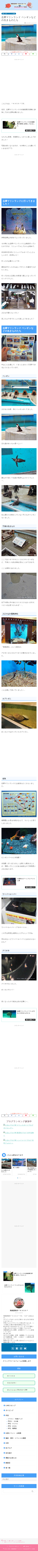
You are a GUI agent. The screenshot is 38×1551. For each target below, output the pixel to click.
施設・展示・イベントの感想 (8, 13)
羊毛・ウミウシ (13, 1423)
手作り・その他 (13, 1421)
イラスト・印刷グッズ (15, 1419)
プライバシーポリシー (14, 1546)
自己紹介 (9, 1453)
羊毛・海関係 (12, 1428)
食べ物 (8, 1468)
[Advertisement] (19, 80)
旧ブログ (9, 1448)
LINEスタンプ (11, 1405)
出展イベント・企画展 (13, 1433)
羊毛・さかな (12, 1426)
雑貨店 (8, 1463)
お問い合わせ (26, 1546)
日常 (7, 1443)
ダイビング (9, 1410)
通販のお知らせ (11, 1458)
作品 (7, 1415)
